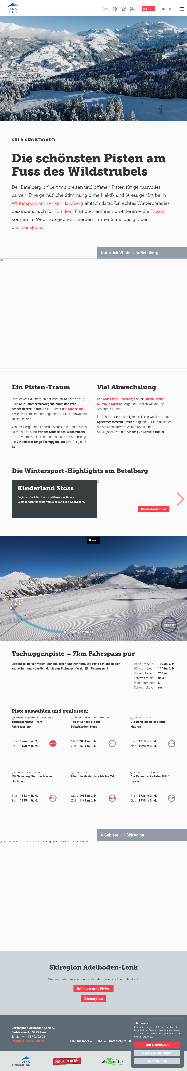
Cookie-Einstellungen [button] (157, 1053)
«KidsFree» (32, 227)
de (163, 9)
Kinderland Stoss (153, 509)
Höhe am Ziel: (143, 668)
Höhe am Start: (144, 664)
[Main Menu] (182, 9)
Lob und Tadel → (81, 1041)
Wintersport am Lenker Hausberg (47, 203)
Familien (63, 211)
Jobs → (101, 1041)
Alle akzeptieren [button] (157, 1045)
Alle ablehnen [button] (157, 1061)
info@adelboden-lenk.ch (28, 1041)
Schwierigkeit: (143, 687)
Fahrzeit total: (143, 678)
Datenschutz (117, 1041)
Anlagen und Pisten (93, 988)
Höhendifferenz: (144, 673)
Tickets (157, 211)
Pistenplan (93, 999)
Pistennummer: (144, 683)
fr (169, 9)
